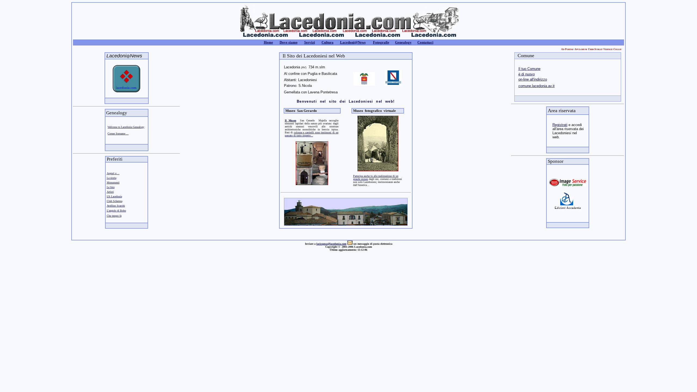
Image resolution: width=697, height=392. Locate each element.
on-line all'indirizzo (532, 79)
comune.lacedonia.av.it (536, 86)
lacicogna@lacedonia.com (331, 243)
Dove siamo (289, 42)
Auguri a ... (113, 173)
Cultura (328, 42)
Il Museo (290, 120)
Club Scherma (114, 201)
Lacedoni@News (353, 42)
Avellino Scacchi (116, 205)
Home (268, 42)
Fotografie (381, 42)
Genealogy (403, 42)
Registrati (559, 125)
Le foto (111, 187)
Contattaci (425, 42)
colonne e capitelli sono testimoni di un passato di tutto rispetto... (311, 134)
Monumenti (113, 182)
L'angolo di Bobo (116, 210)
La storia (111, 177)
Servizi (309, 42)
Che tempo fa (114, 215)
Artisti (110, 191)
